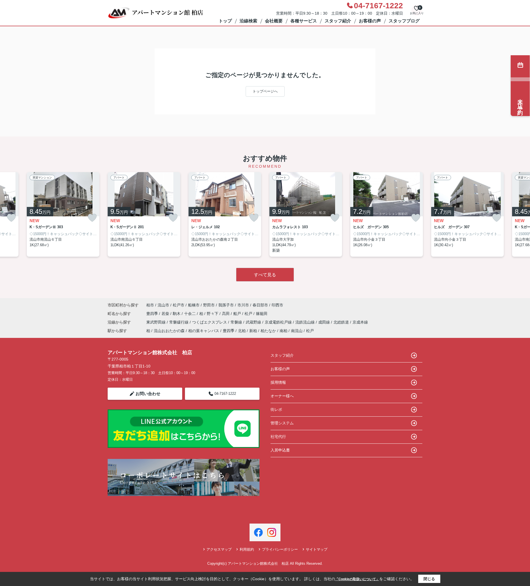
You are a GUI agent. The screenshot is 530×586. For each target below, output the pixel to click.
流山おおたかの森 (169, 331)
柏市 (150, 305)
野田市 (209, 305)
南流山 (297, 331)
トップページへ (265, 91)
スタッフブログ (404, 21)
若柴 (165, 313)
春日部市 (260, 305)
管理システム (282, 423)
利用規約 (247, 549)
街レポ (276, 409)
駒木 (177, 313)
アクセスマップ (219, 549)
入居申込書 (280, 450)
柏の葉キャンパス (203, 331)
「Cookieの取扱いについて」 (357, 579)
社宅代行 (278, 436)
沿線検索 (248, 21)
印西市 (277, 305)
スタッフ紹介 (338, 21)
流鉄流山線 (305, 322)
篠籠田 (261, 313)
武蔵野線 (254, 322)
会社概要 (274, 21)
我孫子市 (226, 305)
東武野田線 (156, 322)
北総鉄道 (341, 322)
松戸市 (178, 305)
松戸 (249, 313)
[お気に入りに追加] (11, 218)
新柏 (253, 331)
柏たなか (268, 331)
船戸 (237, 313)
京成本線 (360, 322)
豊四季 (152, 313)
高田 (226, 313)
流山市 (163, 305)
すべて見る (265, 274)
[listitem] (144, 214)
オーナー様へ (282, 396)
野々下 (213, 313)
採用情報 (278, 382)
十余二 (190, 313)
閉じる (429, 579)
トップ (225, 21)
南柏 (283, 331)
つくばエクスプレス (210, 322)
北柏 (242, 331)
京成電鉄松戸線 (279, 322)
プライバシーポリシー (280, 549)
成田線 (324, 322)
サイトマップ (316, 549)
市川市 (243, 305)
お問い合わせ (148, 393)
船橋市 (194, 305)
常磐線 (236, 322)
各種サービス (303, 21)
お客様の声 (370, 21)
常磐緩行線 (179, 322)
